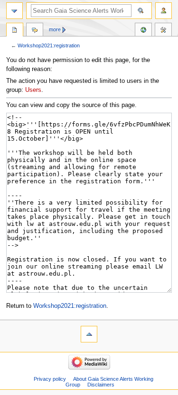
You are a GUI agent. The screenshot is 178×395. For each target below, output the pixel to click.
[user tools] (163, 10)
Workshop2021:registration (49, 45)
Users (33, 90)
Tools (163, 30)
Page (15, 30)
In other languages (143, 30)
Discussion (35, 30)
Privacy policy (50, 379)
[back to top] (89, 334)
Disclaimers (100, 384)
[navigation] (14, 10)
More (55, 29)
